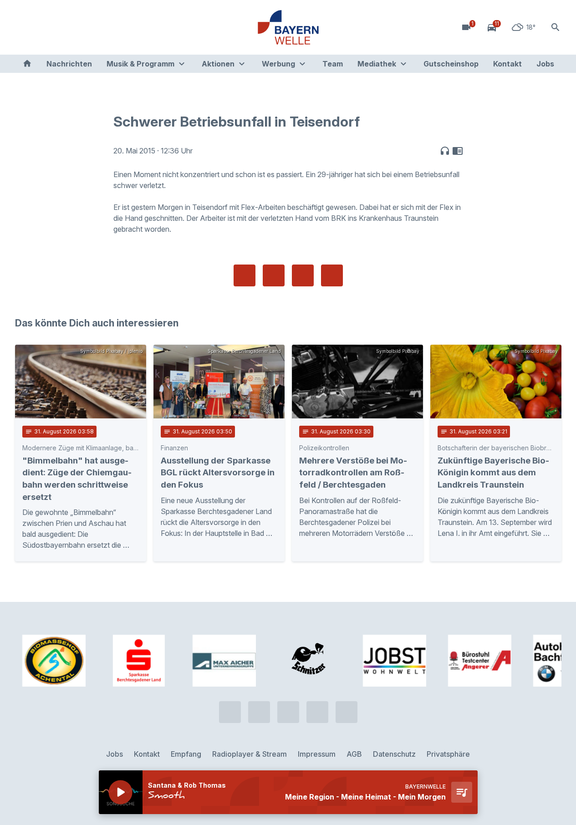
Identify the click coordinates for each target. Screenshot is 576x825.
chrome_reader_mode (457, 150)
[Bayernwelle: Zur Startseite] (288, 27)
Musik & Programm (140, 63)
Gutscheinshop (451, 63)
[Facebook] (60, 27)
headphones (444, 150)
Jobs (545, 63)
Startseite (27, 64)
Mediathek (376, 63)
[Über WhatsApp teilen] (303, 275)
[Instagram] (79, 27)
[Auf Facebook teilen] (244, 275)
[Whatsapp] (42, 27)
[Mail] (97, 27)
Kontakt (507, 63)
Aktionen (218, 63)
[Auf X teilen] (274, 275)
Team (332, 63)
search (555, 27)
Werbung (278, 63)
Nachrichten (69, 63)
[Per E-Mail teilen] (332, 275)
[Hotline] (24, 27)
